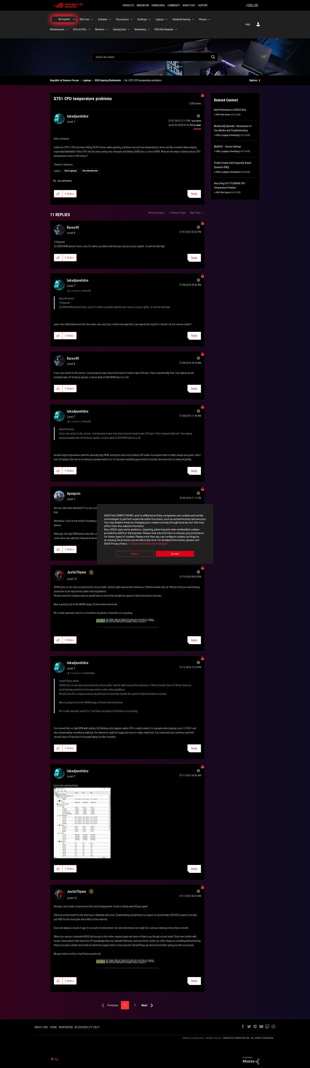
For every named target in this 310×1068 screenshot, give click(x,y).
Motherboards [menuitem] (57, 29)
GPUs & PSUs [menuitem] (80, 29)
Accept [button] (175, 553)
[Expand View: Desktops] (150, 19)
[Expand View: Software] (110, 19)
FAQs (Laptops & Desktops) (228, 135)
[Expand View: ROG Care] (92, 19)
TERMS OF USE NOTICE (193, 1038)
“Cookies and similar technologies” (148, 543)
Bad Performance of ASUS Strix (230, 109)
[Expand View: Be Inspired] (74, 19)
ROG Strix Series (223, 114)
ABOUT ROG (41, 1027)
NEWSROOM (66, 1027)
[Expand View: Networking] (149, 29)
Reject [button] (135, 553)
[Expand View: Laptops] (166, 19)
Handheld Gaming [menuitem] (181, 19)
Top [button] (56, 1059)
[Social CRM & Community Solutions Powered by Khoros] (251, 1060)
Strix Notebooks (90, 171)
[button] (58, 193)
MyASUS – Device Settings (227, 146)
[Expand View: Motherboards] (67, 29)
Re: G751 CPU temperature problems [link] (143, 80)
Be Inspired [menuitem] (64, 19)
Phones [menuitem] (203, 19)
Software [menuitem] (102, 19)
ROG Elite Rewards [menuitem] (164, 29)
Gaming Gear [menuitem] (119, 29)
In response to (80, 291)
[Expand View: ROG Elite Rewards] (176, 29)
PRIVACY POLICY (213, 1038)
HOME (53, 1027)
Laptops (87, 80)
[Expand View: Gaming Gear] (128, 29)
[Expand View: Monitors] (107, 29)
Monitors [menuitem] (99, 29)
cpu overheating (64, 181)
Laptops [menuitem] (160, 19)
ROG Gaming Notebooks (108, 80)
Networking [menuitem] (140, 29)
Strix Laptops (70, 171)
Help (248, 24)
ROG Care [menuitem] (84, 19)
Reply (194, 194)
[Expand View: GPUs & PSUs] (89, 29)
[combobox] (155, 57)
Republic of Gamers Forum (64, 80)
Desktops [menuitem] (142, 19)
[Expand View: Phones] (209, 19)
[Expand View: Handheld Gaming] (193, 19)
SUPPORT (203, 5)
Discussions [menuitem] (122, 19)
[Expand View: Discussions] (131, 19)
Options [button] (253, 80)
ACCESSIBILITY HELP (87, 1027)
